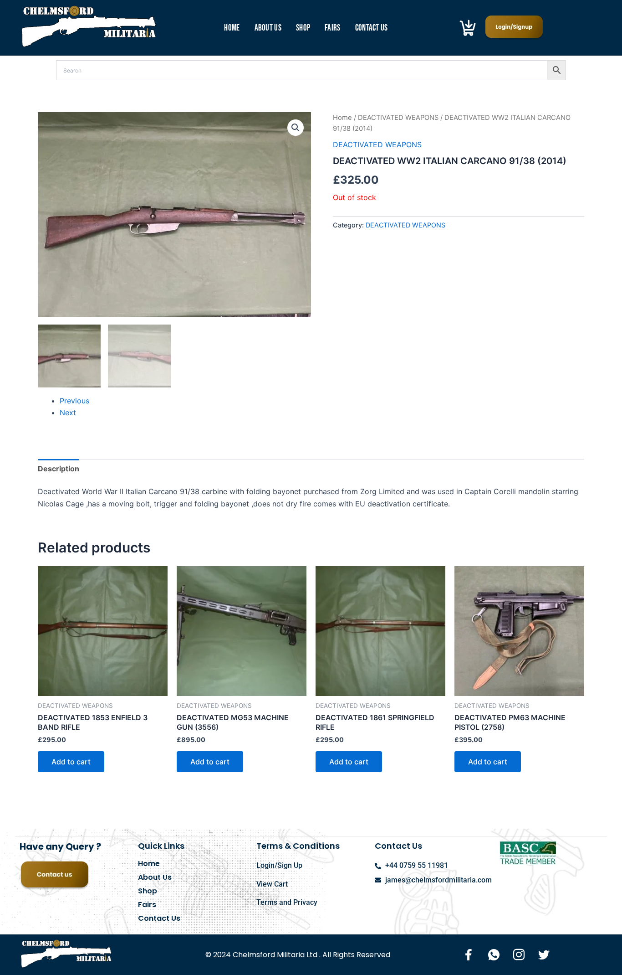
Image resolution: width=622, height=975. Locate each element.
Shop (303, 28)
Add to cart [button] (71, 761)
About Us (268, 28)
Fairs (333, 28)
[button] (295, 127)
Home (232, 28)
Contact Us (371, 28)
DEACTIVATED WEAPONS (398, 117)
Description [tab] (58, 468)
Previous (74, 400)
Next (68, 412)
